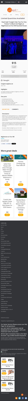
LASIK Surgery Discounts (6, 267)
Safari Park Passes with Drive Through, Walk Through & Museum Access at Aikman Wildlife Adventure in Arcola (7, 171)
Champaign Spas (4, 301)
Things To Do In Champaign (6, 305)
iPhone (2, 239)
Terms (2, 233)
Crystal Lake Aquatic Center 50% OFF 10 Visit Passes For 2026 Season (7, 203)
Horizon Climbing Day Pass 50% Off (20, 163)
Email (4, 143)
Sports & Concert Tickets (6, 263)
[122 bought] (20, 193)
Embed (9, 143)
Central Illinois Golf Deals (6, 265)
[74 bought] (7, 158)
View (7, 184)
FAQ (2, 229)
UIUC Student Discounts (6, 243)
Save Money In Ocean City (6, 289)
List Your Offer (4, 225)
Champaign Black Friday (5, 271)
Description (5, 109)
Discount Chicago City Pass (6, 281)
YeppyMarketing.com (10, 320)
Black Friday (3, 261)
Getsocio (7, 393)
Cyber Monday (4, 303)
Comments (15, 109)
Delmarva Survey (4, 307)
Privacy (2, 231)
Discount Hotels (4, 235)
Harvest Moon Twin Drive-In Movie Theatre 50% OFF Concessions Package (20, 205)
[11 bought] (20, 157)
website (2, 138)
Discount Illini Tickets (5, 241)
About (2, 227)
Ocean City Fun (4, 269)
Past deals (3, 237)
